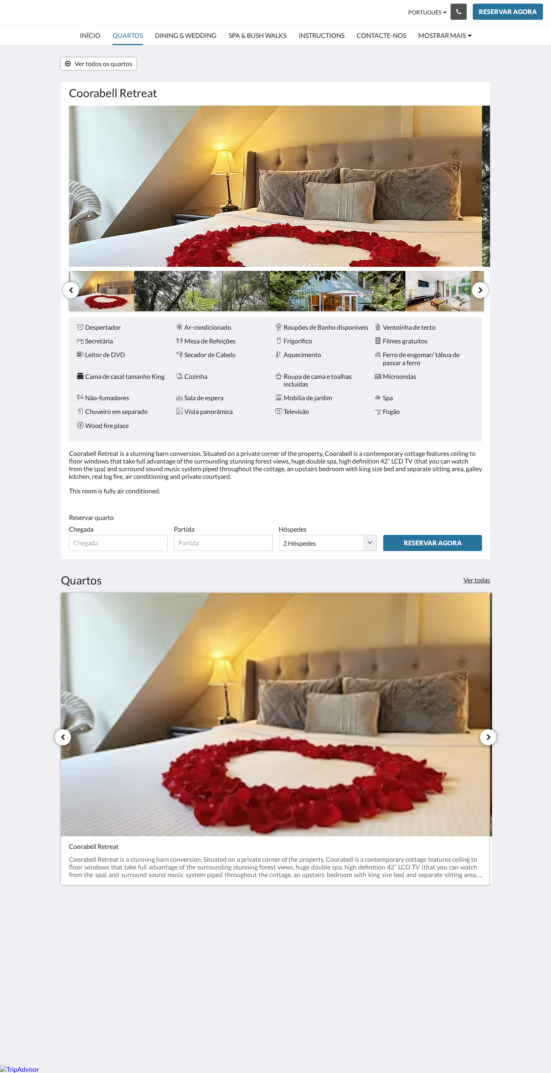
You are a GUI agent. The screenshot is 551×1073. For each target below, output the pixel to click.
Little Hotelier (461, 989)
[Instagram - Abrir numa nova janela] (474, 933)
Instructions (226, 935)
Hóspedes (293, 529)
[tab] (240, 915)
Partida (184, 529)
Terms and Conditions (239, 928)
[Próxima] (480, 290)
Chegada (81, 529)
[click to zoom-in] (275, 186)
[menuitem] (90, 35)
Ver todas (476, 580)
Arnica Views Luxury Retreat (82, 12)
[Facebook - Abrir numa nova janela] (452, 933)
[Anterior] (71, 290)
